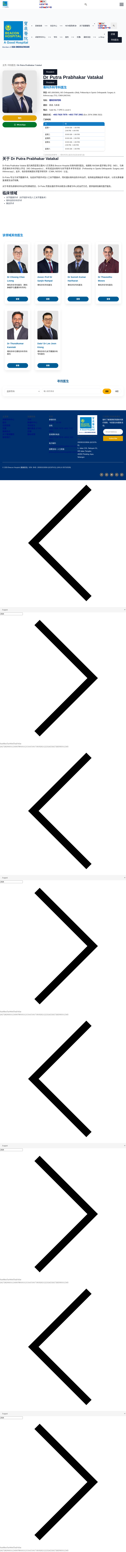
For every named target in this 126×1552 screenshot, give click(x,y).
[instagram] (106, 474)
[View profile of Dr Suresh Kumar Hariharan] (78, 258)
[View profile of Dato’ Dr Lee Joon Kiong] (47, 325)
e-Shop (101, 37)
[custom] (122, 474)
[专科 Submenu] (61, 37)
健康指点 (6, 431)
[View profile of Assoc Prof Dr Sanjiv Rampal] (47, 258)
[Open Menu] (122, 4)
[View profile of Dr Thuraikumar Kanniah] (17, 325)
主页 (4, 65)
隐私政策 (31, 434)
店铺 (29, 431)
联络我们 (6, 437)
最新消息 (87, 37)
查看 (17, 299)
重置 (116, 391)
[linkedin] (116, 474)
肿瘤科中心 (32, 422)
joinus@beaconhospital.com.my (64, 452)
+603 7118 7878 (56, 437)
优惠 (78, 37)
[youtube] (111, 474)
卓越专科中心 (40, 37)
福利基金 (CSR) (34, 428)
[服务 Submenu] (72, 37)
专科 (55, 37)
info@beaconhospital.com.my (63, 446)
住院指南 (6, 425)
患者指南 (38, 26)
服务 (67, 37)
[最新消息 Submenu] (94, 37)
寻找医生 (12, 65)
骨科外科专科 (55, 100)
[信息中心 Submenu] (61, 26)
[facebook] (101, 474)
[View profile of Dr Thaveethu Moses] (108, 258)
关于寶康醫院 (84, 26)
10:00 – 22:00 (55, 422)
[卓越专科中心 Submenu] (49, 37)
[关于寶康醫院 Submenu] (94, 26)
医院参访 (70, 26)
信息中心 (53, 26)
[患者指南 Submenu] (46, 26)
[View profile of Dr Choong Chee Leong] (17, 258)
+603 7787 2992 (76, 115)
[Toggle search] (86, 4)
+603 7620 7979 (60, 115)
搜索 (107, 391)
